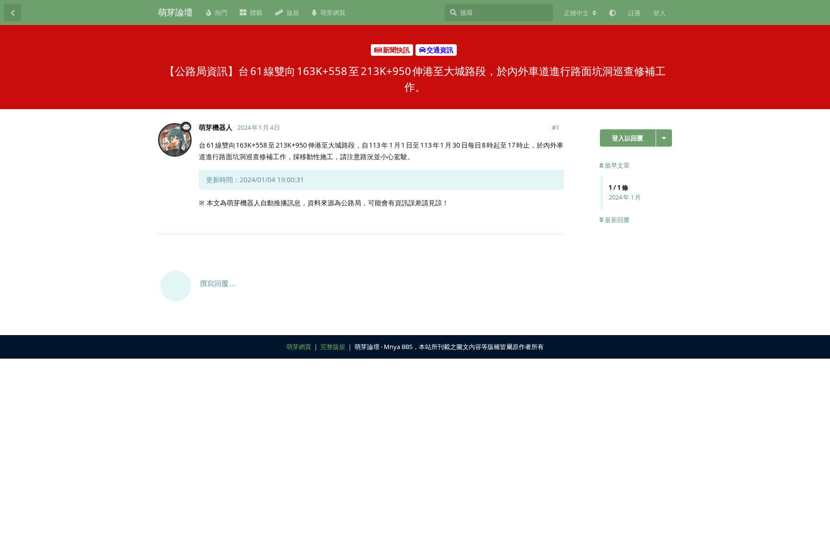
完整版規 (332, 346)
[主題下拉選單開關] (664, 138)
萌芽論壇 (175, 12)
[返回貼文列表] (12, 12)
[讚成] (515, 221)
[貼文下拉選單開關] (555, 221)
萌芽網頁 (298, 346)
